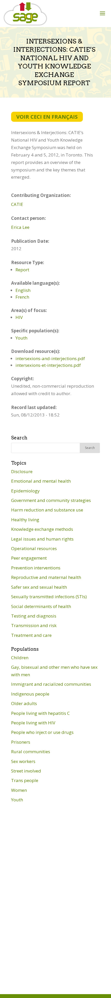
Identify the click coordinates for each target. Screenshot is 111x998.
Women (19, 790)
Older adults (24, 703)
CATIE (17, 204)
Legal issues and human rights (42, 539)
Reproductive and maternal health (46, 577)
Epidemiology (25, 491)
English (22, 290)
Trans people (24, 780)
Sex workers (23, 761)
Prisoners (20, 742)
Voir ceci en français (47, 116)
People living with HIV (33, 723)
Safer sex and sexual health (39, 587)
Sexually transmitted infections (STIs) (49, 597)
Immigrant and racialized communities (51, 684)
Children (19, 658)
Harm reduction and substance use (47, 510)
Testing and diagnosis (33, 616)
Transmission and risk (34, 625)
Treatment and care (31, 635)
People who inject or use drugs (42, 732)
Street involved (26, 771)
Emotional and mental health (41, 481)
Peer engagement (29, 558)
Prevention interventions (35, 568)
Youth (21, 338)
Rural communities (30, 751)
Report (22, 270)
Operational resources (34, 548)
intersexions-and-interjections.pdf (50, 358)
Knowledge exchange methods (42, 529)
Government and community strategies (51, 500)
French (22, 297)
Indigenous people (30, 694)
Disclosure (22, 471)
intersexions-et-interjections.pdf (48, 365)
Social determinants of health (41, 606)
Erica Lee (20, 227)
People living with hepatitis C (40, 713)
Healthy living (25, 520)
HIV (19, 317)
